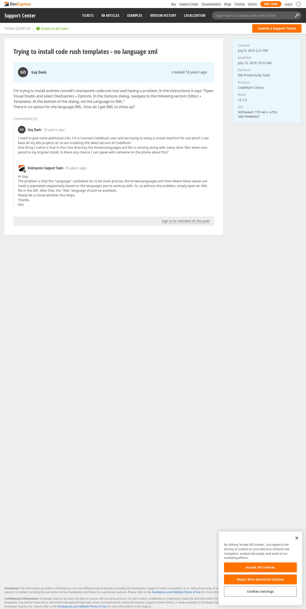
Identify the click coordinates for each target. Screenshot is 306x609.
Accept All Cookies (260, 567)
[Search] (297, 15)
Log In (288, 4)
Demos (252, 4)
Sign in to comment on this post (186, 221)
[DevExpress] (18, 4)
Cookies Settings (260, 592)
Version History (163, 15)
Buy (173, 4)
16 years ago (54, 129)
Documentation (211, 4)
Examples (134, 15)
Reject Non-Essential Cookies (260, 579)
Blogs (227, 4)
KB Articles (110, 15)
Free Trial (271, 4)
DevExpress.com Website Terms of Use (176, 592)
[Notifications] (299, 4)
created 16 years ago (189, 72)
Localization (194, 15)
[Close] (297, 538)
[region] (260, 568)
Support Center (188, 4)
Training (240, 4)
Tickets (88, 15)
